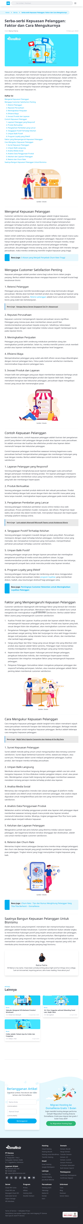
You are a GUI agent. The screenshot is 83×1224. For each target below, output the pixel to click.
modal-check (41, 612)
